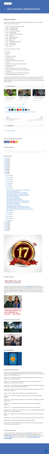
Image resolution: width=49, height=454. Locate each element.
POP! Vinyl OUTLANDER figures (13, 198)
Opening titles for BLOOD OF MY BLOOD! (14, 98)
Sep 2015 (9, 181)
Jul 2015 (8, 186)
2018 (6, 169)
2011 (6, 226)
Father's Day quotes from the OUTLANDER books (17, 194)
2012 (6, 224)
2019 (6, 168)
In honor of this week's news (12, 191)
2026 (6, 158)
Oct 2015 (9, 179)
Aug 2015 (9, 184)
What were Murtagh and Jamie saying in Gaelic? (17, 206)
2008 (6, 230)
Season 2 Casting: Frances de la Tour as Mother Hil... (18, 190)
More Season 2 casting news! (13, 197)
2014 (6, 222)
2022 (6, 164)
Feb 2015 (9, 218)
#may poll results (25, 112)
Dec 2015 (9, 175)
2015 (6, 173)
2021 (6, 165)
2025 (6, 160)
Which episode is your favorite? (13, 205)
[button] (9, 110)
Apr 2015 (9, 214)
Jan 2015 (9, 220)
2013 (6, 223)
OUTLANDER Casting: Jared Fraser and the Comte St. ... (19, 207)
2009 (6, 229)
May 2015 (9, 212)
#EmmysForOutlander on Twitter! (14, 199)
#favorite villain (17, 112)
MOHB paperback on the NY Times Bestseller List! (18, 201)
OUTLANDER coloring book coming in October (17, 195)
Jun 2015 (9, 188)
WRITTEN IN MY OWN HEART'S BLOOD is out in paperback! (19, 209)
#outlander (32, 112)
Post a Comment (21, 107)
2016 (6, 172)
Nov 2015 (9, 177)
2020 (6, 166)
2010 (6, 227)
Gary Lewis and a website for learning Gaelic (16, 192)
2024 (6, 161)
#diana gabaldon (9, 112)
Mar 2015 (9, 216)
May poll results (10, 210)
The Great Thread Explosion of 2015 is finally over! (18, 202)
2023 (6, 162)
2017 (6, 171)
